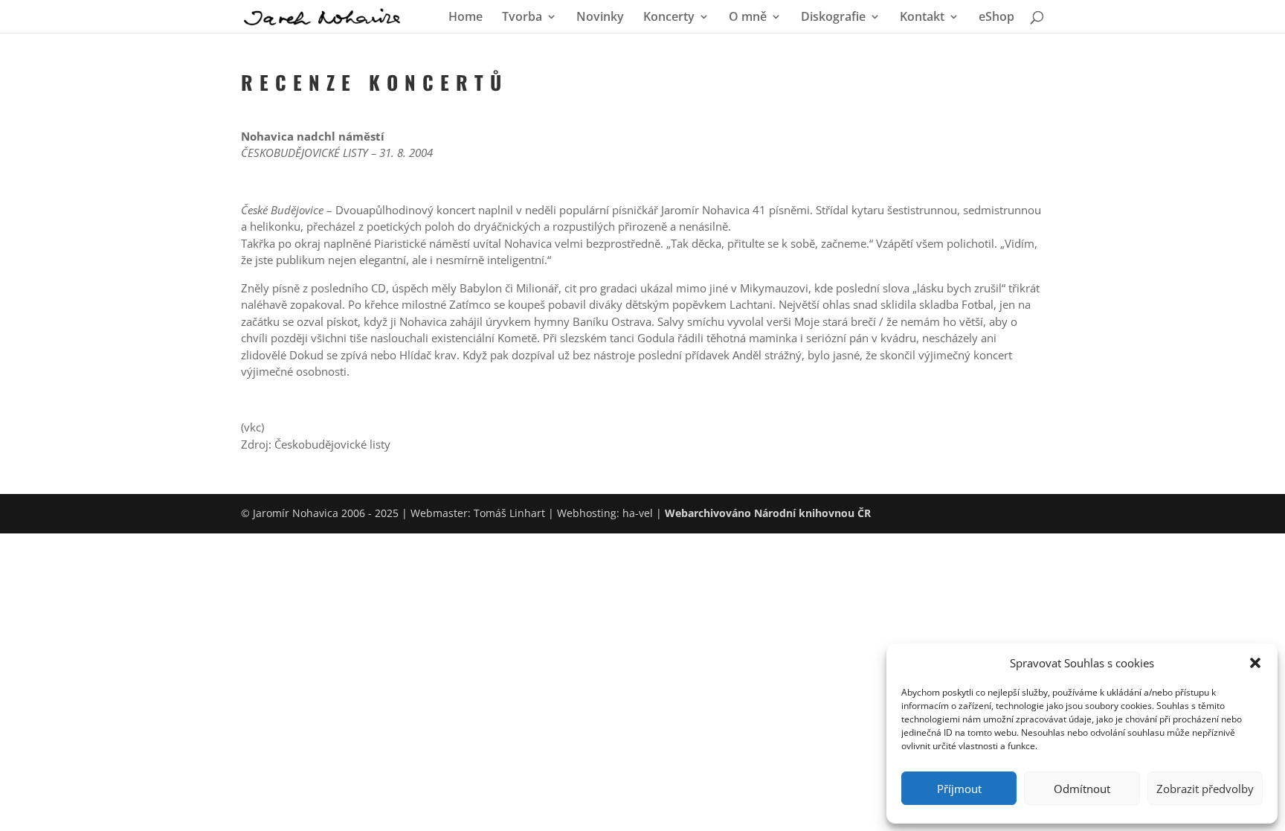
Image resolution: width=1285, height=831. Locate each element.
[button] (1255, 662)
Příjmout (959, 788)
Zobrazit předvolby (1205, 788)
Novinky (600, 18)
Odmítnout (1082, 788)
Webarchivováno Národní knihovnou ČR (768, 513)
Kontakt (922, 18)
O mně (748, 18)
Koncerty (669, 18)
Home (465, 18)
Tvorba (522, 18)
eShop (996, 18)
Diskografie (833, 18)
